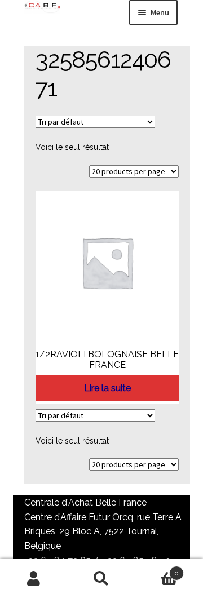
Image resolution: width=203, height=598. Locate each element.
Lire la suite (107, 388)
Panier (157, 569)
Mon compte (34, 579)
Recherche (101, 579)
